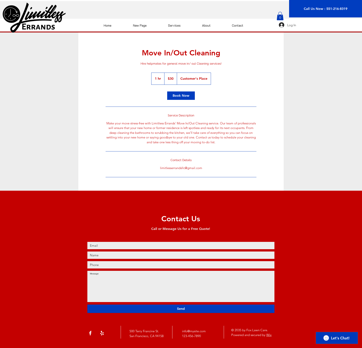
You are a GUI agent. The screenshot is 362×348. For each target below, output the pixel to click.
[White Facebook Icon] (90, 333)
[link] (181, 95)
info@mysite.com (194, 331)
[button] (280, 16)
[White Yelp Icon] (102, 333)
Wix (269, 335)
